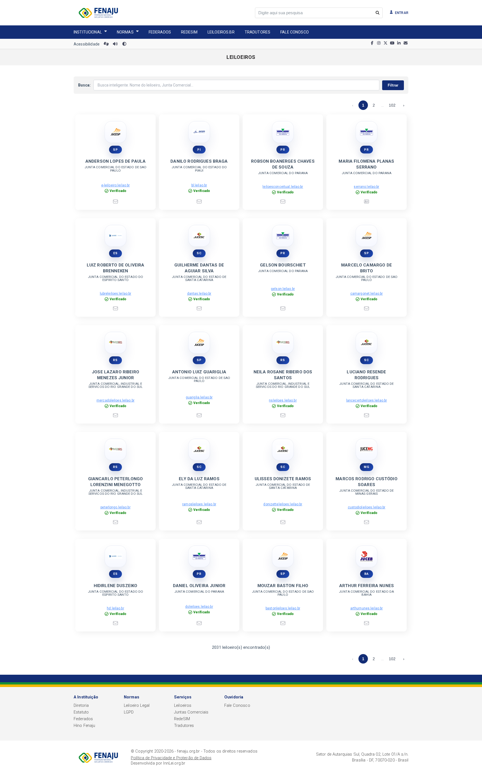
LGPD (129, 712)
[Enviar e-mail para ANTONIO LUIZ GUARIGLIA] (199, 415)
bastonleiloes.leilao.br (283, 608)
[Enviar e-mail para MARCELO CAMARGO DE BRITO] (366, 308)
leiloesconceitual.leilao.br (282, 187)
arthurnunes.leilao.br (366, 608)
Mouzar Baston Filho (283, 585)
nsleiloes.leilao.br (283, 400)
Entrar (401, 13)
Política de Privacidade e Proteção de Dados (171, 758)
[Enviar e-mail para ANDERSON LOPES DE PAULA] (115, 201)
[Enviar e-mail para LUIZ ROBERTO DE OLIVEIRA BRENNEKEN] (115, 308)
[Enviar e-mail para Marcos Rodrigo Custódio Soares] (366, 522)
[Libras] (106, 44)
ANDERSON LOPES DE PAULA (115, 161)
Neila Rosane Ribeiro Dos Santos (283, 374)
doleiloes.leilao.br (199, 607)
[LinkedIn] (399, 44)
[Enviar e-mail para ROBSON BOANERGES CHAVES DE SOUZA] (283, 201)
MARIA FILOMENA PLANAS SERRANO (366, 164)
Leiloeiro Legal (137, 705)
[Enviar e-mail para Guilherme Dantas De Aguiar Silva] (199, 308)
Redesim (189, 32)
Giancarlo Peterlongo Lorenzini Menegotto (115, 481)
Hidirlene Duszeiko (116, 585)
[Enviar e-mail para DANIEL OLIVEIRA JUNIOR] (199, 623)
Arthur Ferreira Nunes (366, 585)
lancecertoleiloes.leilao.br (366, 400)
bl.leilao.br (199, 185)
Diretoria (81, 705)
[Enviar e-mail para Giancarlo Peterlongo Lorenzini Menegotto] (115, 522)
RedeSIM (182, 719)
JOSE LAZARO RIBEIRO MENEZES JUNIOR (115, 374)
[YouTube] (392, 44)
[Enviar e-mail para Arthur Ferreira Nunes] (366, 623)
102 (392, 105)
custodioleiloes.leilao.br (366, 507)
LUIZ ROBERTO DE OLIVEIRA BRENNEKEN (115, 268)
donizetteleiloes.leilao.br (282, 504)
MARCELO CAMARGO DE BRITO (366, 268)
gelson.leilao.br (283, 289)
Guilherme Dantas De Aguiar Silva (199, 268)
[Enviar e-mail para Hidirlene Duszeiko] (115, 623)
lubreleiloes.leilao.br (115, 293)
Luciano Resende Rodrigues (366, 374)
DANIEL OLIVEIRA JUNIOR (199, 585)
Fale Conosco (294, 32)
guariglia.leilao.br (199, 397)
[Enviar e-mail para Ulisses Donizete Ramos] (283, 522)
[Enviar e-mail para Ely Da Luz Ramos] (199, 522)
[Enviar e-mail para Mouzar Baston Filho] (283, 623)
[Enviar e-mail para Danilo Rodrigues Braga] (199, 201)
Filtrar (393, 85)
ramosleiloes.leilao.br (199, 504)
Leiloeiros (182, 705)
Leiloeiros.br (221, 32)
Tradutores (257, 32)
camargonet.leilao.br (366, 293)
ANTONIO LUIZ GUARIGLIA (199, 371)
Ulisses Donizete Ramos (283, 478)
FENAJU (98, 12)
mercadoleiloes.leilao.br (115, 400)
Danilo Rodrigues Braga (199, 161)
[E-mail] (405, 44)
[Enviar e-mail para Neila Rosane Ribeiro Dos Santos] (283, 415)
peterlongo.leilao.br (115, 507)
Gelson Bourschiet (283, 265)
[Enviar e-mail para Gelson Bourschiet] (283, 308)
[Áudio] (115, 44)
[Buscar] (377, 13)
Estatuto (81, 712)
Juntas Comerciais (191, 712)
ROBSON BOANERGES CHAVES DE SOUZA (282, 164)
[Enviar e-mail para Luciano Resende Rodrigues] (366, 415)
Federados (160, 32)
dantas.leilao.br (199, 293)
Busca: (84, 85)
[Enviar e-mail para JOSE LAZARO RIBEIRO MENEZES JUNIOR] (115, 415)
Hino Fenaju (84, 725)
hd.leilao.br (115, 608)
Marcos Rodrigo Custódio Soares (366, 481)
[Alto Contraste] (124, 44)
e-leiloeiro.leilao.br (115, 185)
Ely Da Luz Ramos (199, 478)
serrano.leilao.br (366, 187)
